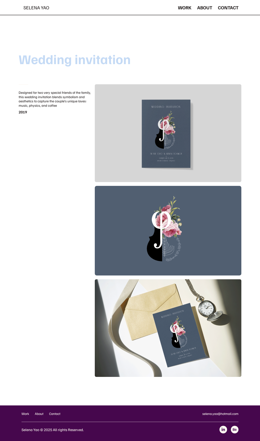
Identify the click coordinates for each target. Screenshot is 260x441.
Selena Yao (36, 7)
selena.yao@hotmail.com (220, 414)
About (204, 7)
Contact (228, 7)
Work (184, 7)
